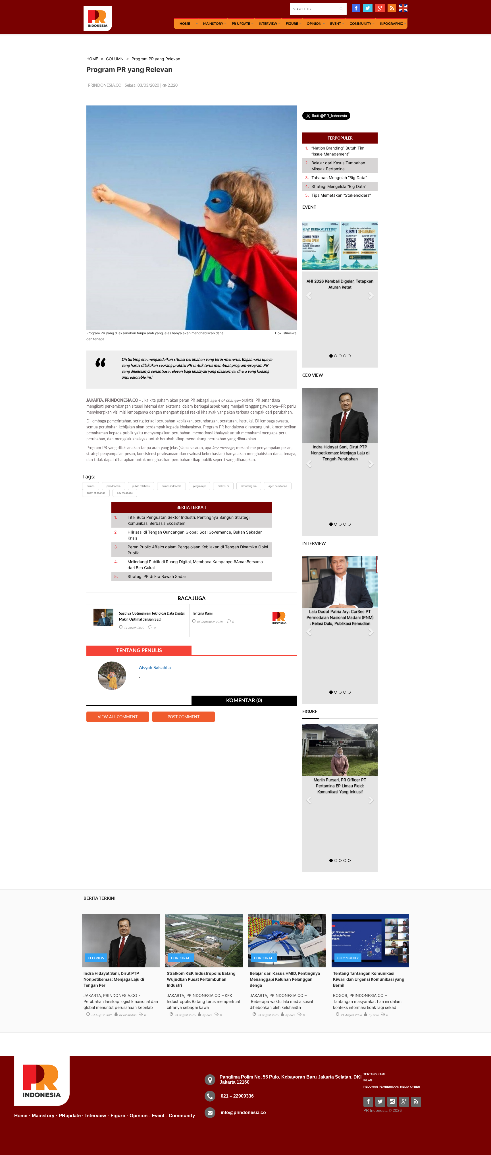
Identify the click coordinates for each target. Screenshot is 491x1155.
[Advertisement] (345, 77)
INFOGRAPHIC (391, 23)
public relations (141, 486)
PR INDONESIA (113, 486)
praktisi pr (223, 486)
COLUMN (115, 58)
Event (335, 23)
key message (125, 493)
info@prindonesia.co (243, 1112)
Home (20, 1115)
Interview (268, 23)
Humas (91, 486)
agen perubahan (278, 486)
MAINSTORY (213, 23)
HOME (185, 23)
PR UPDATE (241, 23)
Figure (292, 23)
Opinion (314, 23)
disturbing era (249, 486)
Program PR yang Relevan (156, 58)
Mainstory (43, 1115)
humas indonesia (171, 486)
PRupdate (70, 1115)
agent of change (96, 493)
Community (360, 23)
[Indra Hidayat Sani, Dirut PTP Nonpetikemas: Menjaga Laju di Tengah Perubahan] (340, 415)
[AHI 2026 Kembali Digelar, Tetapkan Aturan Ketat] (340, 245)
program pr (199, 486)
